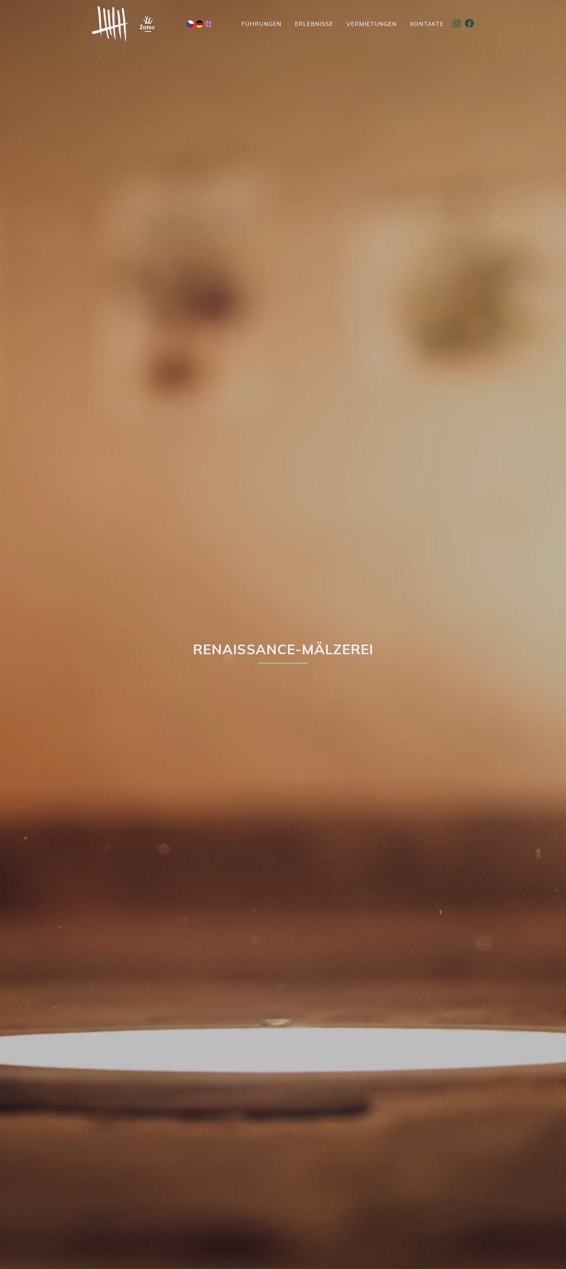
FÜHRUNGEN (261, 23)
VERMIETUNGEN (371, 23)
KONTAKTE (427, 23)
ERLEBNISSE (314, 23)
